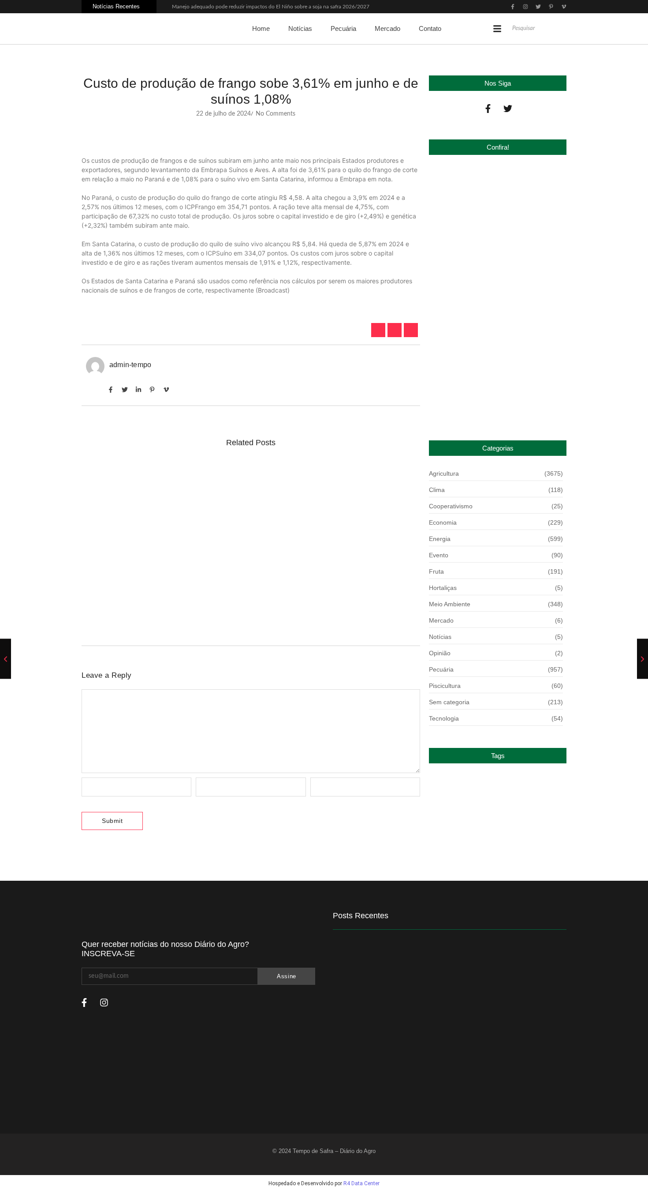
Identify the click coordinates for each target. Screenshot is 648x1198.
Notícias (300, 28)
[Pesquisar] (564, 28)
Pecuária (343, 28)
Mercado (387, 28)
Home (261, 28)
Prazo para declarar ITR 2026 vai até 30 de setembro (490, 401)
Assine (286, 976)
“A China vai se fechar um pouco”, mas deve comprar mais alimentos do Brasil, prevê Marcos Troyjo (242, 600)
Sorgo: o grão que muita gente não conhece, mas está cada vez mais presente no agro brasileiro (247, 531)
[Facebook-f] (488, 108)
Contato (430, 28)
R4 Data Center (361, 1183)
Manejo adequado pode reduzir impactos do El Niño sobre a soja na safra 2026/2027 (270, 6)
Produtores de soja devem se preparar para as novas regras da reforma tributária (235, 478)
